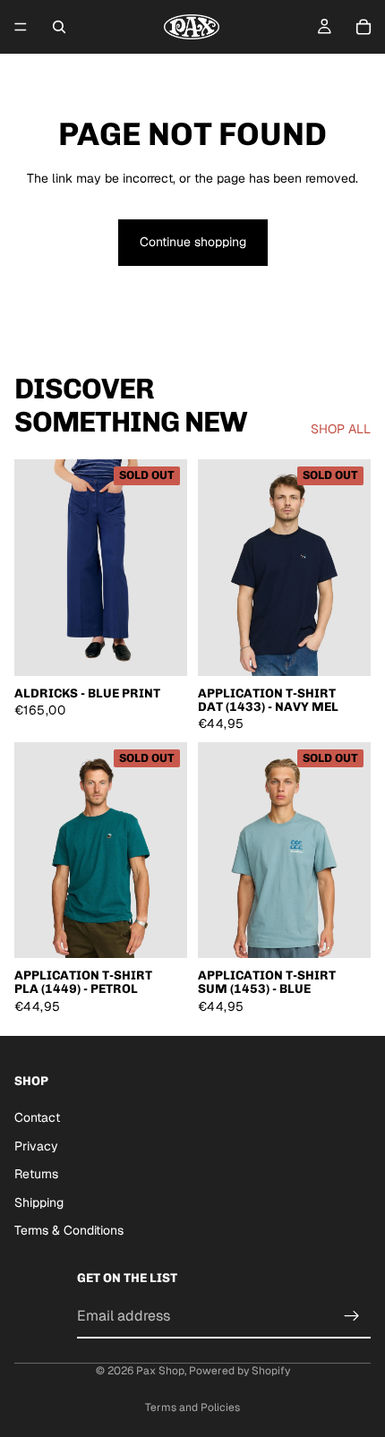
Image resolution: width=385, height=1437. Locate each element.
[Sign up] (352, 1316)
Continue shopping (193, 242)
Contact (37, 1117)
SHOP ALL (341, 429)
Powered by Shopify (239, 1371)
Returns (36, 1175)
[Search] (59, 27)
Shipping (39, 1202)
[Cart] (363, 27)
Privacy (36, 1146)
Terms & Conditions (69, 1231)
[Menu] (20, 26)
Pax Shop (160, 1371)
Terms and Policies (192, 1407)
